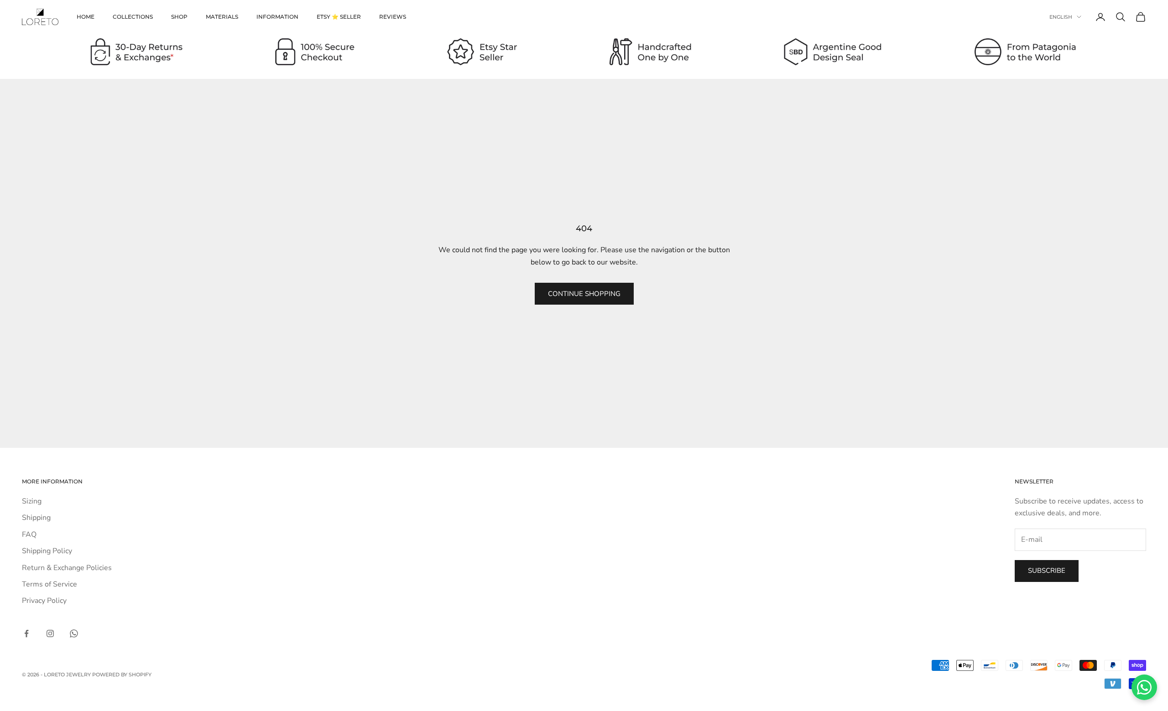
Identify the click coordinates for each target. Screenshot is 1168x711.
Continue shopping (584, 293)
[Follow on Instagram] (50, 633)
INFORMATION (277, 16)
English (1060, 17)
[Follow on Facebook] (26, 633)
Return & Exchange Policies (67, 568)
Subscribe (1046, 570)
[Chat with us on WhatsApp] (1144, 687)
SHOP (179, 16)
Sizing (32, 501)
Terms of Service (49, 584)
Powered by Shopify (121, 674)
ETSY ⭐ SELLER (339, 16)
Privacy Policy (44, 601)
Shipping (36, 518)
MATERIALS (222, 16)
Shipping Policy (47, 551)
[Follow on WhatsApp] (73, 633)
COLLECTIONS (133, 16)
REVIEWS (392, 16)
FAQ (29, 534)
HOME (85, 16)
